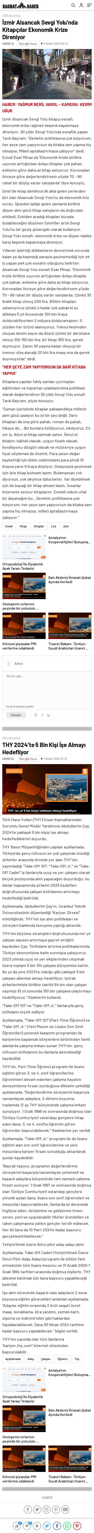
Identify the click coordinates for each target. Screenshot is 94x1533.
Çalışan (45, 1359)
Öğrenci (62, 1359)
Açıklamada (13, 1359)
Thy (77, 1359)
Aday (31, 1359)
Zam (66, 526)
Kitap (23, 526)
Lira (53, 526)
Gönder (16, 715)
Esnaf (9, 526)
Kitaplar (39, 526)
